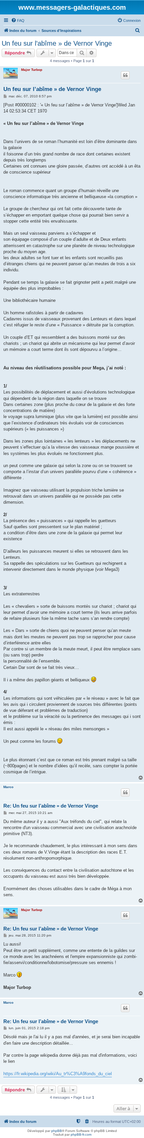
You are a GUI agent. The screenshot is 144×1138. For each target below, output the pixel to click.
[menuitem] (17, 20)
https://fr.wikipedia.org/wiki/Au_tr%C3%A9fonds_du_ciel (57, 1073)
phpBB (56, 1131)
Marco (8, 787)
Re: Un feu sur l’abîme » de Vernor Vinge (50, 806)
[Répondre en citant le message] (125, 75)
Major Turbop (31, 70)
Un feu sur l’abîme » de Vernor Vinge (57, 43)
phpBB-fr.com (81, 1134)
